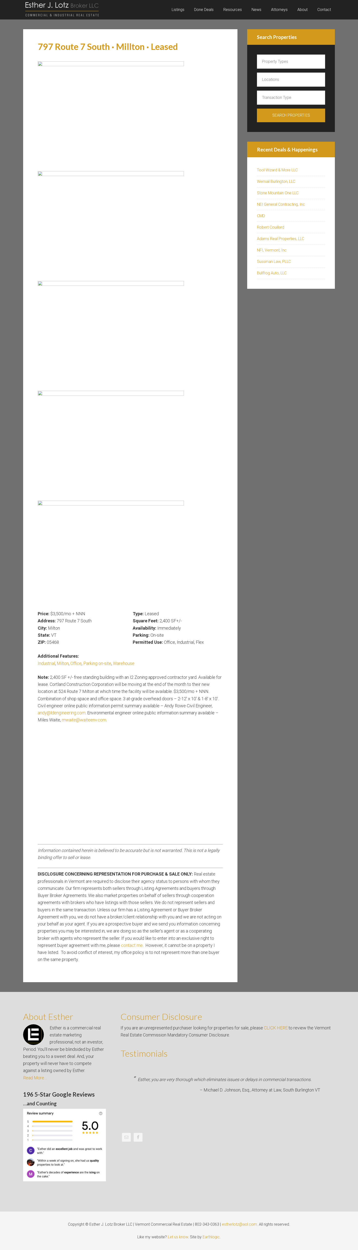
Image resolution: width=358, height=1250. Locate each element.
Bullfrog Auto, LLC (272, 273)
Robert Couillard (270, 227)
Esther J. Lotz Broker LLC (62, 9)
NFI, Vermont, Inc (272, 250)
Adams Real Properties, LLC (280, 238)
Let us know (178, 1237)
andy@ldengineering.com (61, 712)
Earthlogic (211, 1237)
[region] (130, 335)
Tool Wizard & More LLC (277, 170)
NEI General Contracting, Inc (281, 204)
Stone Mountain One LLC (278, 193)
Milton (63, 663)
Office (76, 663)
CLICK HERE (276, 1027)
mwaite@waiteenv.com (84, 719)
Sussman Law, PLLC (274, 261)
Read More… (35, 1077)
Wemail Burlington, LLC (276, 181)
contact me (132, 945)
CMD (261, 216)
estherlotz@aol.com (239, 1224)
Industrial (46, 663)
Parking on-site (97, 663)
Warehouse (123, 663)
